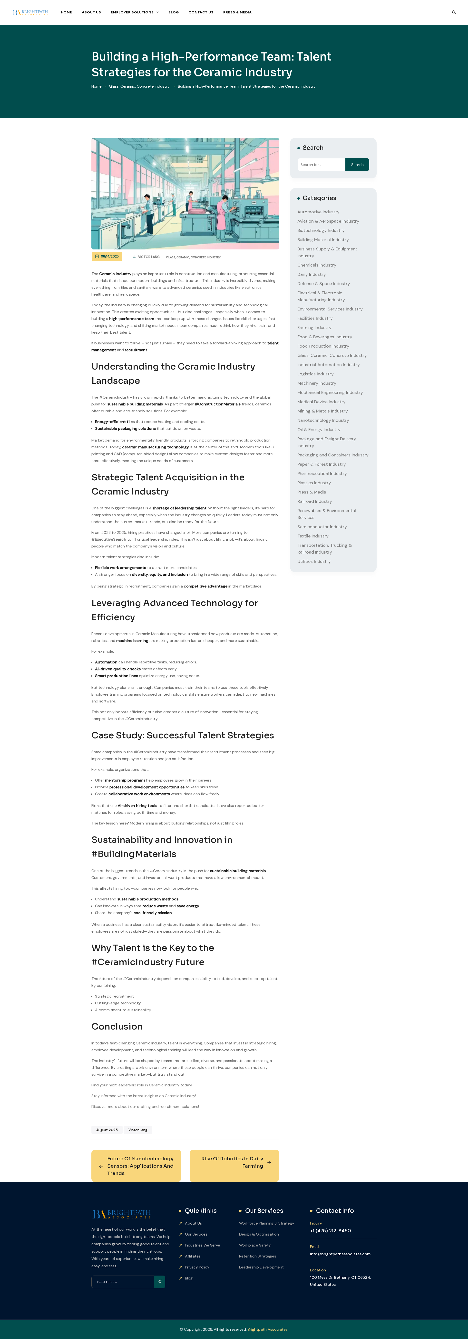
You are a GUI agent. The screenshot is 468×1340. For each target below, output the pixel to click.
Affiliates (193, 1256)
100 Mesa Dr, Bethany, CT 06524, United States (340, 1281)
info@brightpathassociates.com (340, 1254)
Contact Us (201, 12)
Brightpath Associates (268, 1329)
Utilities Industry (314, 561)
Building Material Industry (323, 240)
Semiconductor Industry (322, 527)
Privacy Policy (197, 1267)
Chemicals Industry (316, 265)
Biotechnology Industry (321, 230)
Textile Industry (313, 536)
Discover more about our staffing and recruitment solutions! (145, 1106)
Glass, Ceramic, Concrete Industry (193, 257)
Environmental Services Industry (330, 309)
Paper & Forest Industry (321, 464)
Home (66, 12)
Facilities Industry (315, 318)
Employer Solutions (132, 12)
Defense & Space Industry (323, 284)
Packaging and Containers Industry (333, 455)
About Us (91, 12)
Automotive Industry (318, 212)
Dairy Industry (311, 274)
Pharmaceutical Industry (322, 473)
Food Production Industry (323, 346)
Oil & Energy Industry (319, 430)
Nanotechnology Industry (323, 420)
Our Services (196, 1234)
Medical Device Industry (321, 402)
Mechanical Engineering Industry (330, 392)
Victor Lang (149, 257)
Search (357, 164)
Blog (173, 12)
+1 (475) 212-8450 (330, 1230)
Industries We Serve (202, 1245)
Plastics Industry (314, 483)
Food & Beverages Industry (324, 337)
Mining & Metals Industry (322, 411)
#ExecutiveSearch (108, 539)
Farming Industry (314, 327)
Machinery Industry (316, 383)
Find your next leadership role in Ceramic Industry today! (141, 1085)
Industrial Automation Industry (328, 365)
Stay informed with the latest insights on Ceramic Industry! (143, 1095)
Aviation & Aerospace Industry (328, 221)
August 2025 (107, 1130)
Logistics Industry (315, 374)
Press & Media (237, 12)
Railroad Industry (314, 501)
